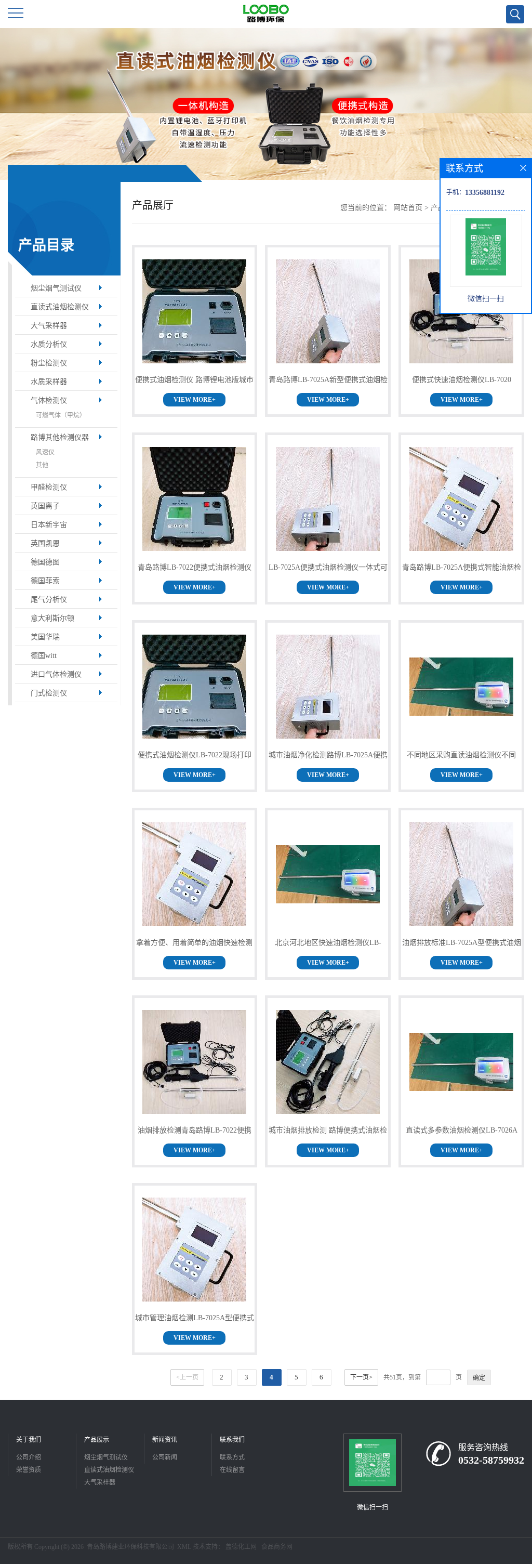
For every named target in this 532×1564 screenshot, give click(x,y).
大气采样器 (49, 326)
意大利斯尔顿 (52, 618)
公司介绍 (28, 1457)
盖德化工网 (241, 1546)
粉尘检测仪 (49, 363)
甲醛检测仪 (49, 487)
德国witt (44, 656)
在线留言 (232, 1470)
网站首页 (407, 208)
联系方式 (232, 1457)
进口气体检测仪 (56, 674)
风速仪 (45, 452)
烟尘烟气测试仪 (56, 288)
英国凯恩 (45, 543)
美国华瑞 (45, 637)
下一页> (361, 1377)
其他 (42, 465)
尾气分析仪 (49, 599)
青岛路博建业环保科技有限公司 (130, 1546)
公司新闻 (164, 1457)
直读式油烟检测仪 (60, 307)
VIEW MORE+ (195, 399)
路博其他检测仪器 (60, 437)
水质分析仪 (49, 344)
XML (184, 1546)
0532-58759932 (491, 1460)
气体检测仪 (49, 400)
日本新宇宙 (49, 525)
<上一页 (187, 1377)
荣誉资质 (28, 1470)
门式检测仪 (49, 693)
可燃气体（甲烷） (61, 415)
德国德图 (45, 562)
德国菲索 (45, 581)
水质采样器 (49, 382)
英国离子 (45, 506)
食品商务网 (276, 1546)
